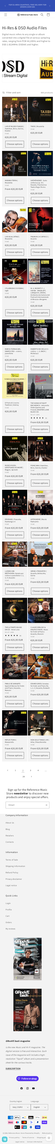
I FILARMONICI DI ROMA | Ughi (14, 289)
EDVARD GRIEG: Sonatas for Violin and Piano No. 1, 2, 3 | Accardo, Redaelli (40, 686)
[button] (6, 15)
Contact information (34, 1142)
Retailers (10, 835)
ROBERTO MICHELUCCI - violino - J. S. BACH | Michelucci (40, 351)
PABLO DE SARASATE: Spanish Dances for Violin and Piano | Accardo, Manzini (14, 687)
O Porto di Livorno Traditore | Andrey (12, 404)
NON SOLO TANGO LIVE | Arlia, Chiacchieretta (40, 741)
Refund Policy (12, 872)
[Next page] (31, 776)
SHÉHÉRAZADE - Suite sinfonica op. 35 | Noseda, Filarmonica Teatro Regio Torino (39, 183)
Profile (9, 909)
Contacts (10, 842)
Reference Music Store (16, 1133)
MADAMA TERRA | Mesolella (11, 181)
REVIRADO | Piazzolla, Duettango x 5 (13, 520)
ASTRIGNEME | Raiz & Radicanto (38, 520)
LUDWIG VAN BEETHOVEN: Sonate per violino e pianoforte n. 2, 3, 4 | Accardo (14, 574)
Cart (7, 916)
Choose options (14, 144)
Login (8, 903)
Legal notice (11, 885)
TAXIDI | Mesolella (37, 126)
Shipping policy (43, 1137)
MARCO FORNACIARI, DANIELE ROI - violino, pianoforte (13, 351)
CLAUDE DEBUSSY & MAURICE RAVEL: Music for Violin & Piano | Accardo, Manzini (39, 630)
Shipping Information (15, 866)
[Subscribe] (46, 805)
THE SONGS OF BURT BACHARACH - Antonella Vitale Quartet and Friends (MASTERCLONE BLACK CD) (40, 407)
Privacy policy (14, 1137)
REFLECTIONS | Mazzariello (10, 741)
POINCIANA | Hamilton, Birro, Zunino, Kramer (39, 466)
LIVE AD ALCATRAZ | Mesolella (12, 237)
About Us (10, 822)
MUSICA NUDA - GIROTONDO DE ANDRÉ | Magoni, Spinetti (14, 467)
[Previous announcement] (5, 6)
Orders (9, 922)
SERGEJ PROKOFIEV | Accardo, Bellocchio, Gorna (39, 573)
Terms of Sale (12, 859)
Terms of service (28, 1137)
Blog (8, 829)
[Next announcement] (50, 6)
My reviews (10, 928)
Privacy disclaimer (14, 879)
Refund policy (47, 1133)
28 (24, 776)
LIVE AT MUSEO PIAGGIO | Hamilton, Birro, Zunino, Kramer (14, 128)
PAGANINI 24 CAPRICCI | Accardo (40, 237)
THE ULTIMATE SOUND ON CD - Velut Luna (13, 628)
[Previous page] (8, 770)
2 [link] (23, 770)
